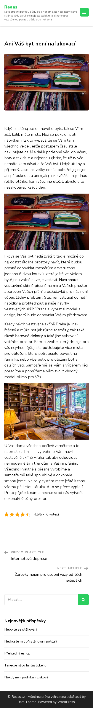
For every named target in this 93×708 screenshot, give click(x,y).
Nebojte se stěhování (20, 629)
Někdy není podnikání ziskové (26, 677)
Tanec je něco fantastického (25, 665)
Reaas (10, 7)
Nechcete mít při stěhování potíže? (30, 641)
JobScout (73, 696)
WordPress (66, 702)
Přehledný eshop (17, 653)
